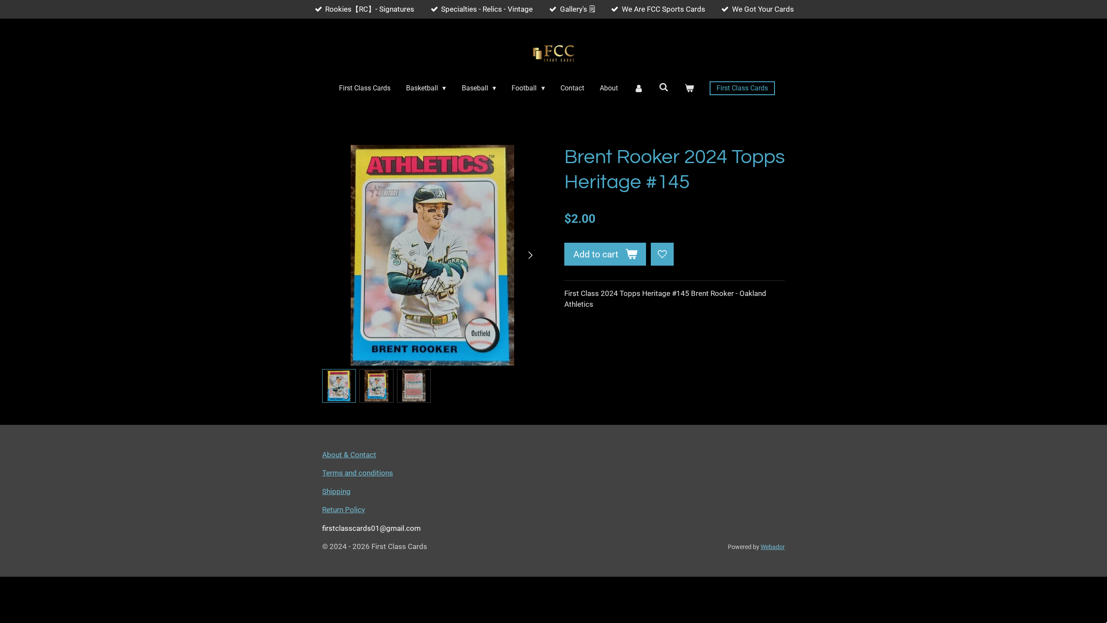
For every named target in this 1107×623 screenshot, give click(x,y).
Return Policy (343, 509)
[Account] (638, 88)
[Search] (663, 87)
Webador (773, 546)
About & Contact (349, 454)
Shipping (336, 491)
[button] (339, 386)
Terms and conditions (357, 473)
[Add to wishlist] (662, 254)
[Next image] (529, 255)
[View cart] (689, 88)
